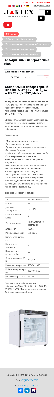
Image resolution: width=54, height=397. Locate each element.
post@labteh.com (41, 5)
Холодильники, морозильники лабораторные (27, 44)
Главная (13, 34)
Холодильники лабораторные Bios (21, 54)
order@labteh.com (30, 385)
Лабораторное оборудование (19, 39)
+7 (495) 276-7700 (29, 380)
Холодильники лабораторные (19, 49)
